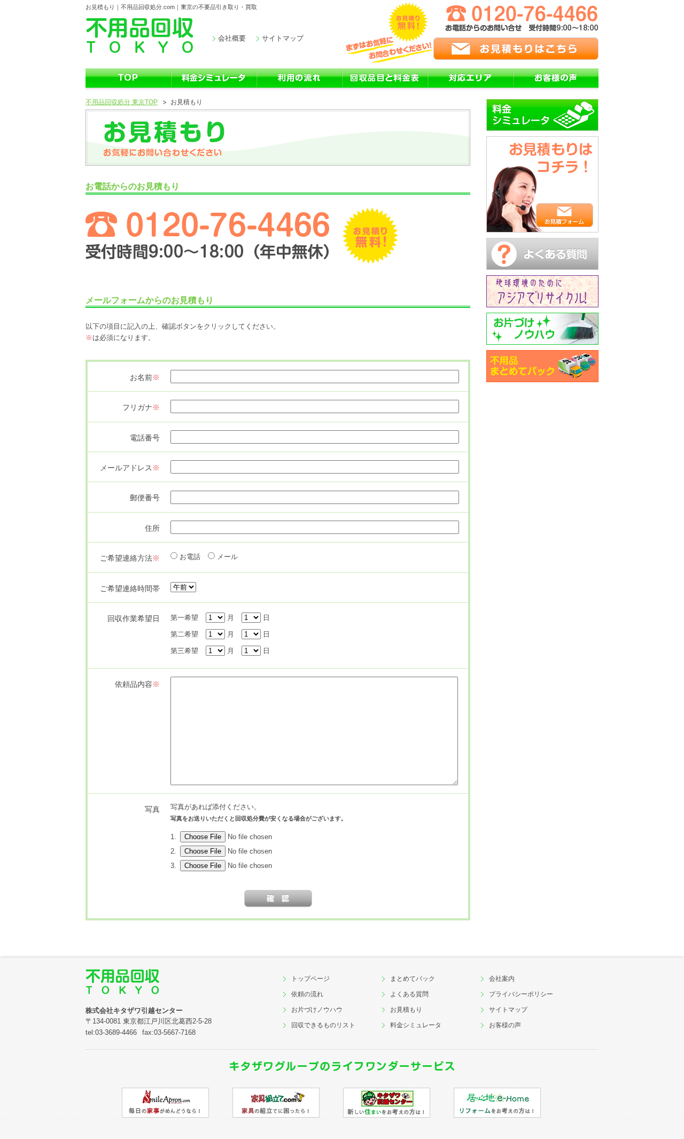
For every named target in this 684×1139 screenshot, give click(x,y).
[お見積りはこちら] (472, 48)
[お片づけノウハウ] (542, 329)
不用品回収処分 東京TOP (122, 102)
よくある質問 (409, 994)
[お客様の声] (555, 86)
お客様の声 (505, 1025)
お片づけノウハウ (317, 1009)
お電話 (190, 557)
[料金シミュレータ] (213, 86)
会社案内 (502, 978)
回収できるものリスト (323, 1025)
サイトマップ (283, 38)
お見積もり (406, 1009)
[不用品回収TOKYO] (155, 981)
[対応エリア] (470, 86)
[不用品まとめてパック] (542, 366)
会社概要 (232, 38)
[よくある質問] (542, 254)
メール (227, 557)
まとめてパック (412, 978)
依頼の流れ (307, 994)
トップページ (310, 978)
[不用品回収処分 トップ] (128, 86)
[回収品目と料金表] (385, 86)
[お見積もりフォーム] (564, 215)
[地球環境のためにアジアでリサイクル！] (542, 291)
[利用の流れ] (299, 86)
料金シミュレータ (415, 1025)
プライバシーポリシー (521, 994)
